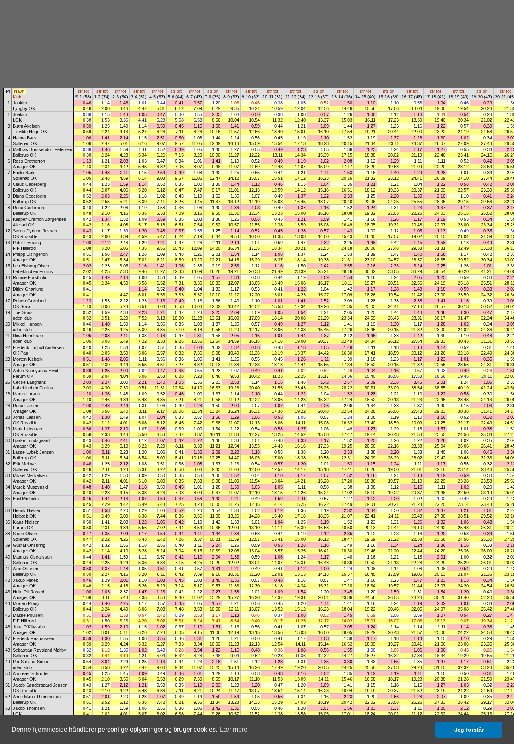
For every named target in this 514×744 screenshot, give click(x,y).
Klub (17, 96)
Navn (19, 91)
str (80, 91)
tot (86, 91)
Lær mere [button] (233, 729)
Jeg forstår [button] (469, 729)
